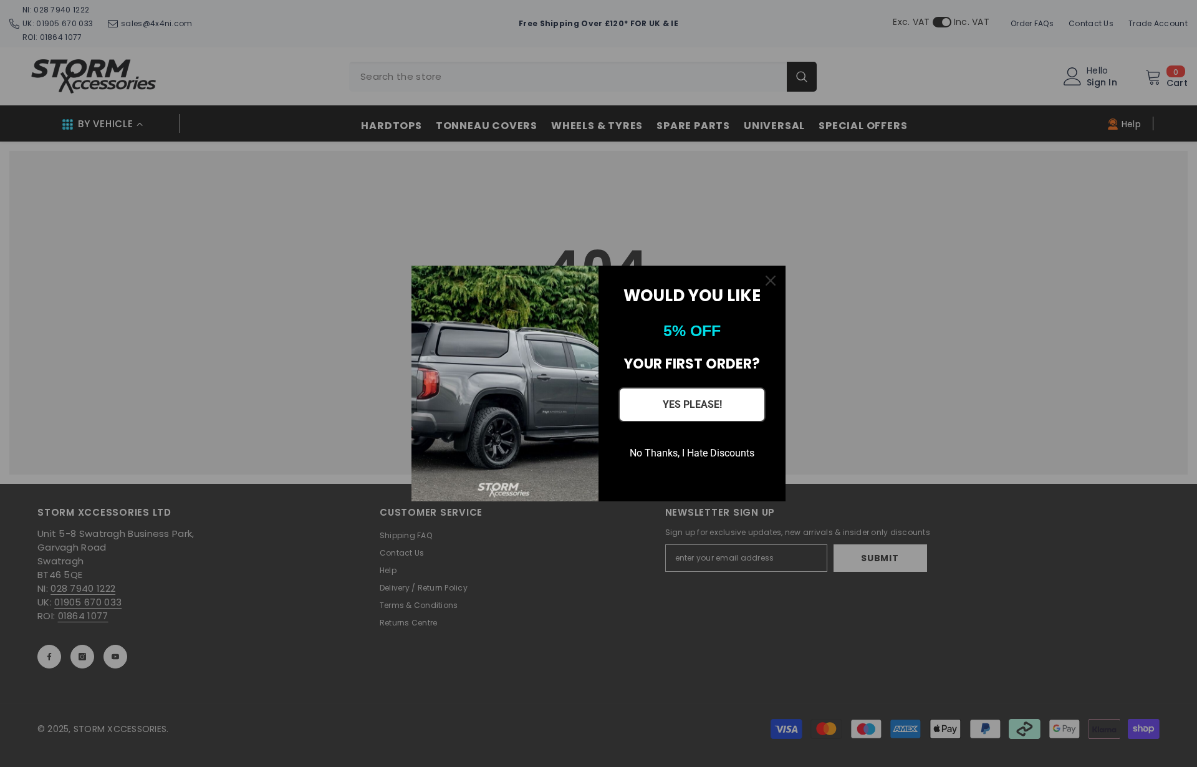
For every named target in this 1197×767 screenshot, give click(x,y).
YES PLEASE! (692, 404)
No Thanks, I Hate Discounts (692, 453)
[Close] (771, 281)
